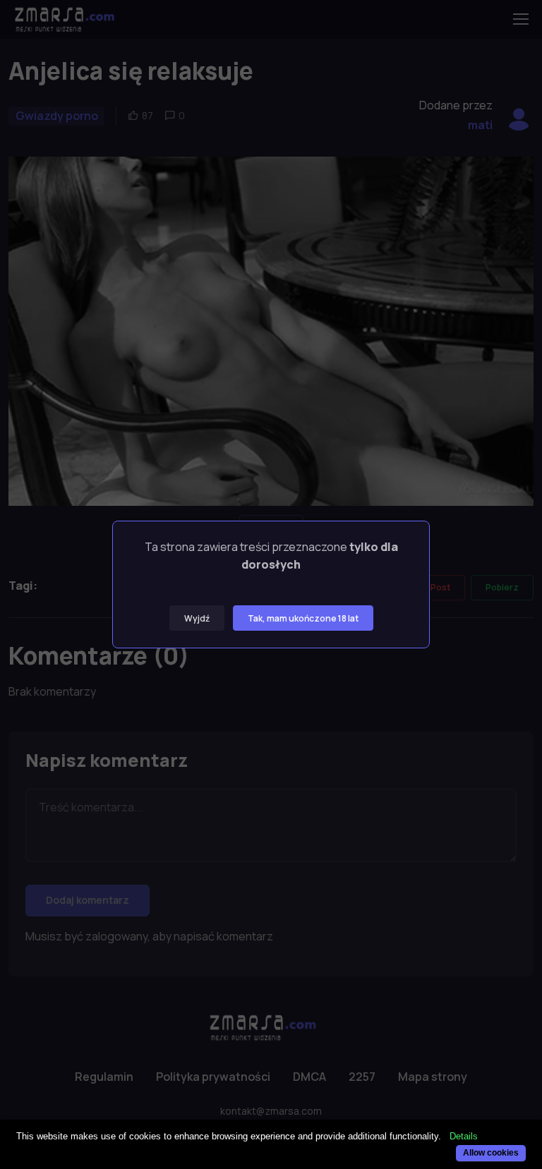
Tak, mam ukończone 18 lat (303, 618)
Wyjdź (197, 618)
